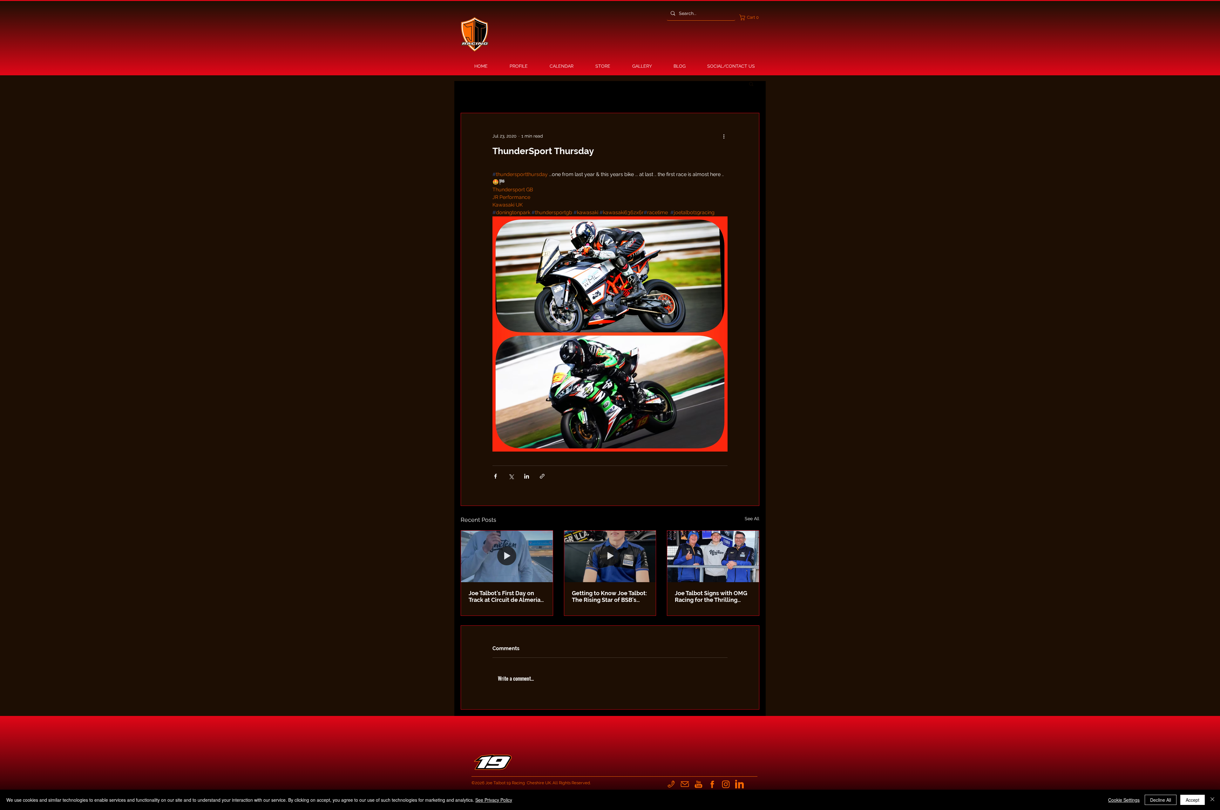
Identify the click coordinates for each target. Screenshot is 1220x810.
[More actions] (724, 136)
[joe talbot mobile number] (671, 784)
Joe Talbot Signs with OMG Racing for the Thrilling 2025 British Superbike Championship (711, 596)
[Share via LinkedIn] (527, 476)
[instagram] (726, 784)
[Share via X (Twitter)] (511, 476)
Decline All (1160, 800)
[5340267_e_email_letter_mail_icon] (685, 784)
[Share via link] (542, 476)
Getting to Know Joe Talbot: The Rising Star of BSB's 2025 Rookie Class (609, 596)
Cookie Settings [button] (1124, 800)
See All (752, 518)
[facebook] (712, 784)
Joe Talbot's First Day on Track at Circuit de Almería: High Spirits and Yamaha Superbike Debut (505, 596)
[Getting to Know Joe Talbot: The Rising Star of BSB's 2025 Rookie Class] (610, 556)
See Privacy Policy (493, 800)
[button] (750, 17)
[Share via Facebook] (495, 476)
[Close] (1212, 800)
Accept (1192, 800)
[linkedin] (739, 784)
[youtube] (698, 784)
